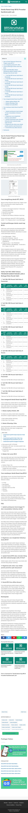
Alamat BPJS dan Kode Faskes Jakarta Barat (10, 773)
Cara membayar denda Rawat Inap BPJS (13, 107)
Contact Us (16, 802)
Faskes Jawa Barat (6, 727)
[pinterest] (14, 637)
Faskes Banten (5, 722)
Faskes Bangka (19, 720)
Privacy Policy (19, 805)
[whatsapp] (19, 637)
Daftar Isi (4, 58)
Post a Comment (13, 15)
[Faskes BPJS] (14, 2)
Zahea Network (16, 811)
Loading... (3, 742)
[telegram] (24, 637)
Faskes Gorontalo (5, 724)
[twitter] (8, 637)
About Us (10, 802)
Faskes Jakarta (14, 724)
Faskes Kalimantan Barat (17, 729)
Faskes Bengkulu (13, 722)
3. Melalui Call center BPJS (11, 104)
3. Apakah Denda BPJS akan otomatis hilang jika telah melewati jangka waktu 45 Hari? (14, 121)
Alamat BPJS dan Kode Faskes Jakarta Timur (11, 771)
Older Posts (23, 711)
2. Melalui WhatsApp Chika (11, 103)
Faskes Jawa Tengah (16, 727)
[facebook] (3, 637)
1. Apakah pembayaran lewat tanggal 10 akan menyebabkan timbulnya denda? (14, 113)
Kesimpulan (6, 130)
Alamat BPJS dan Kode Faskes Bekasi (9, 763)
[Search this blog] (26, 2)
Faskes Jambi (22, 724)
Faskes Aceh (4, 720)
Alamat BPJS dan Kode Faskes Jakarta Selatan (11, 768)
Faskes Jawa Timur (6, 729)
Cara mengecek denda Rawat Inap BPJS (13, 99)
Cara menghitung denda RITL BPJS (11, 64)
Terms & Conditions (10, 805)
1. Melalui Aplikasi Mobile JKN (12, 101)
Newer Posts (4, 711)
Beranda (5, 802)
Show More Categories (10, 733)
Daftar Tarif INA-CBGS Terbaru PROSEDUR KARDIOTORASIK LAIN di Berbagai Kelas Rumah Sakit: (12, 71)
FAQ (4, 109)
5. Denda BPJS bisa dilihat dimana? (13, 127)
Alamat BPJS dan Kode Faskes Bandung (9, 766)
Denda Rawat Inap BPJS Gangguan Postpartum (13, 441)
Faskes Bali (11, 720)
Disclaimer (21, 802)
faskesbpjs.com (17, 809)
